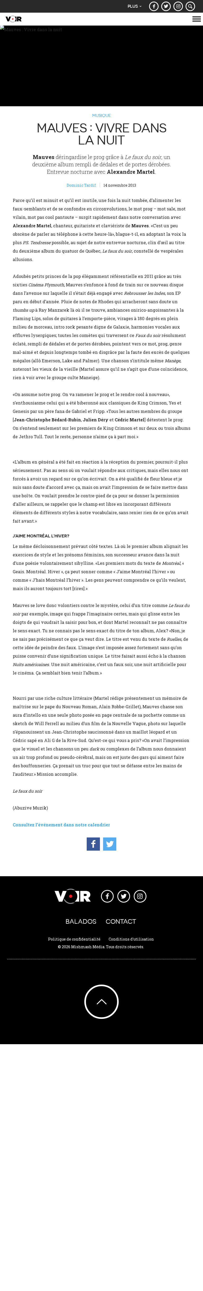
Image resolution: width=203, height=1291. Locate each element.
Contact (121, 921)
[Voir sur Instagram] (178, 6)
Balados (81, 921)
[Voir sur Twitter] (166, 6)
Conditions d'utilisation (131, 939)
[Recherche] (190, 6)
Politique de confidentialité (74, 939)
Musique (101, 115)
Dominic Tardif (81, 185)
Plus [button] (133, 6)
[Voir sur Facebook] (154, 6)
